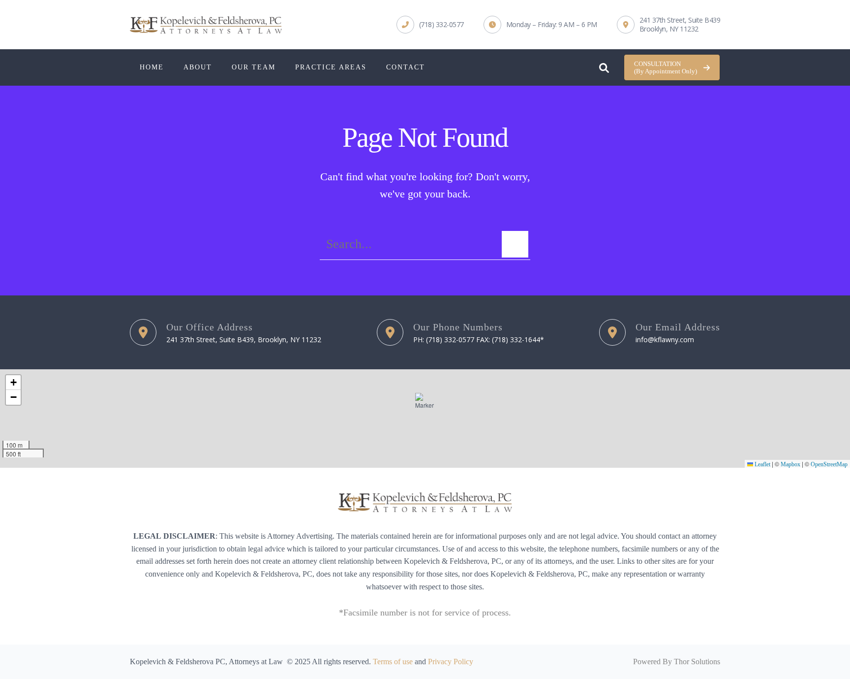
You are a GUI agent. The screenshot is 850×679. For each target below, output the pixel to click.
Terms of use (393, 661)
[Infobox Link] (430, 24)
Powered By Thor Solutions (676, 661)
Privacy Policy (450, 661)
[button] (672, 67)
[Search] (515, 244)
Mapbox (790, 464)
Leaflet (761, 464)
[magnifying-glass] (604, 65)
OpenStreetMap (829, 464)
